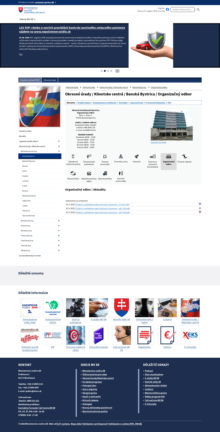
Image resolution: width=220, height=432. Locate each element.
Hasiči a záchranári (91, 396)
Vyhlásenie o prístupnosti (95, 423)
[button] (28, 18)
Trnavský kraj (26, 245)
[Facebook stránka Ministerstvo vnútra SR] (167, 9)
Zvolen (25, 206)
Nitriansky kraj (26, 230)
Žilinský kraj (25, 250)
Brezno (25, 166)
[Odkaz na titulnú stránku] (32, 9)
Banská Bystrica (28, 156)
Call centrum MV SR (154, 400)
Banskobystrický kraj (29, 151)
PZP (169, 102)
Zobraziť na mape (158, 142)
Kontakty (123, 102)
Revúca (25, 191)
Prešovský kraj (26, 235)
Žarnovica (26, 211)
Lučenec (25, 181)
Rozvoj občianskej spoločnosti (97, 407)
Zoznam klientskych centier (30, 255)
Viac (21, 54)
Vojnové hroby (136, 102)
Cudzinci (149, 389)
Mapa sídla (76, 423)
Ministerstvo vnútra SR (93, 370)
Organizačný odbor (159, 87)
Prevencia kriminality (155, 102)
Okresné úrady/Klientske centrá (98, 378)
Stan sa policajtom (154, 374)
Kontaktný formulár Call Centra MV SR (36, 408)
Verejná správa (89, 393)
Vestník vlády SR (153, 381)
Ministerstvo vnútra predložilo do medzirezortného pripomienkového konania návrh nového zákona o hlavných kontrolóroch (72, 30)
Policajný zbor (89, 385)
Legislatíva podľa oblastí (28, 141)
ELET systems (63, 423)
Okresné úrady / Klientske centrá (32, 146)
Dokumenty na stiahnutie (104, 102)
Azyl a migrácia (89, 389)
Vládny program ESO (155, 396)
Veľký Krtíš (26, 201)
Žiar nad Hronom (28, 215)
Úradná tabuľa (84, 102)
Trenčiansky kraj (27, 240)
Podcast (149, 370)
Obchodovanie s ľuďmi (156, 385)
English (161, 8)
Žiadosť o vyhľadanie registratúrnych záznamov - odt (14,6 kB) (103, 208)
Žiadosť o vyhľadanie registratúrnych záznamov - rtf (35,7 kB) (102, 204)
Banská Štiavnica (28, 161)
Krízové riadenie (90, 400)
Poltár (24, 186)
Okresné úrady (50, 80)
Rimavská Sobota (29, 196)
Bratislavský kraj (27, 221)
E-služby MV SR (152, 378)
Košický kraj (25, 226)
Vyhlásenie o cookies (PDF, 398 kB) (125, 423)
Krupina (25, 176)
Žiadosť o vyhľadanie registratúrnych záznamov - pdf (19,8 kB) (103, 212)
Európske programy (92, 381)
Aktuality (22, 136)
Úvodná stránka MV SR (29, 80)
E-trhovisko (150, 404)
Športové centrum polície (95, 411)
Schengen (87, 404)
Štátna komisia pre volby (94, 374)
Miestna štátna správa (156, 393)
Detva (24, 171)
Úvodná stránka (25, 131)
